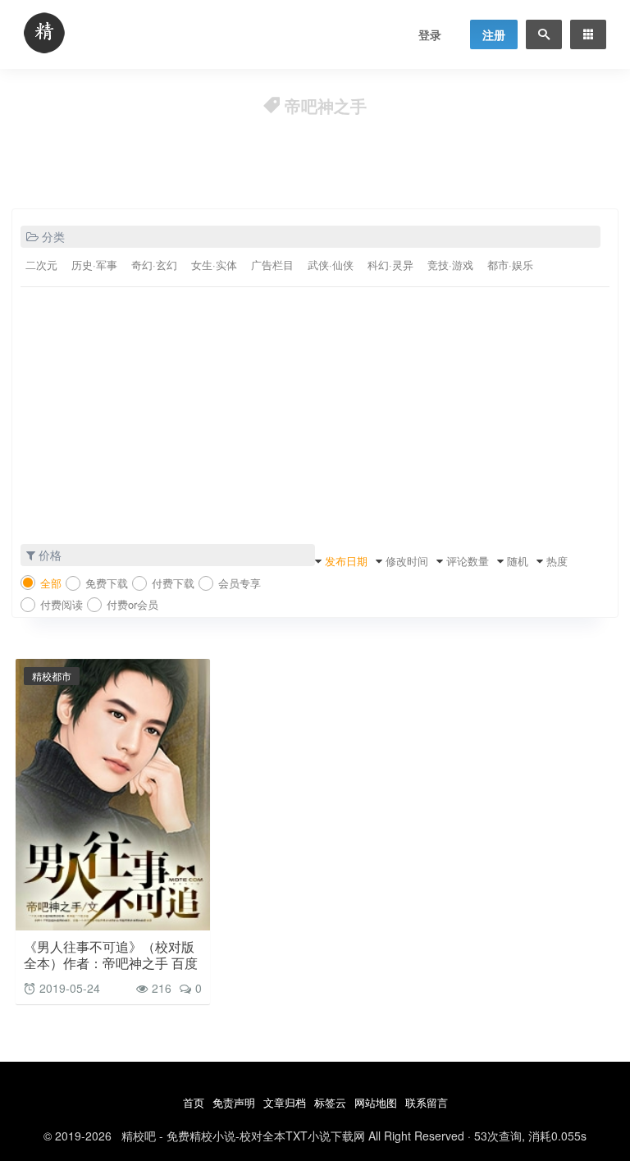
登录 (429, 34)
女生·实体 (214, 264)
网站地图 (375, 1102)
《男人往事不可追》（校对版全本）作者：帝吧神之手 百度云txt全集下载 (111, 963)
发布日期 (346, 561)
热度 (557, 561)
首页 (193, 1102)
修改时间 (407, 561)
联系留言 (426, 1102)
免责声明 (233, 1102)
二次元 (41, 264)
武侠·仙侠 (331, 264)
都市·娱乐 (510, 264)
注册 (493, 34)
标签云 (330, 1102)
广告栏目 (272, 264)
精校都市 (51, 676)
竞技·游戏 (450, 264)
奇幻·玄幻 (154, 264)
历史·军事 (94, 264)
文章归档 (284, 1102)
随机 (517, 561)
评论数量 (467, 561)
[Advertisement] (315, 421)
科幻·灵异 (390, 264)
